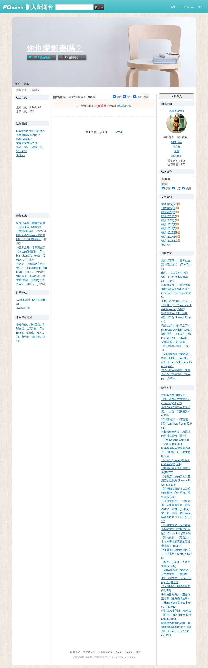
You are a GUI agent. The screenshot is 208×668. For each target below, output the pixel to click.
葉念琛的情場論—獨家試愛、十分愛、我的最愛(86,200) (175, 411)
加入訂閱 (24, 307)
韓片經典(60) (168, 212)
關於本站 (176, 142)
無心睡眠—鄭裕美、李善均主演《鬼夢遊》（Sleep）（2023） (175, 374)
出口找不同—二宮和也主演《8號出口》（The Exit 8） (176, 264)
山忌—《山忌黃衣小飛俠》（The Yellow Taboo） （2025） (174, 276)
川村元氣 (34, 324)
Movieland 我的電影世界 (30, 130)
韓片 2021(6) (168, 220)
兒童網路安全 (105, 652)
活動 (26, 83)
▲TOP (118, 132)
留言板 (177, 146)
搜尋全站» (124, 106)
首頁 (17, 83)
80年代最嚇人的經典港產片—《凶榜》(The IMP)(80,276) (176, 452)
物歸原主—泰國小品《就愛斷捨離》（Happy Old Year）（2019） (30, 280)
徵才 (138, 652)
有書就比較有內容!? (28, 134)
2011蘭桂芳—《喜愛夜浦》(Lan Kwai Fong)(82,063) (176, 423)
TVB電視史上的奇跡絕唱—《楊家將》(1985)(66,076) (176, 553)
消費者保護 (89, 652)
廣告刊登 (75, 652)
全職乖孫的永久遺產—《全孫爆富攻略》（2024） (175, 345)
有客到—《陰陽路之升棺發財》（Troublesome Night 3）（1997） (31, 267)
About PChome (124, 652)
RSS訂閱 (24, 299)
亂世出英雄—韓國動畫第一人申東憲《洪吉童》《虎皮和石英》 (30, 227)
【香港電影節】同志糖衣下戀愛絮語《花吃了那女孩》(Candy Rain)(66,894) (176, 529)
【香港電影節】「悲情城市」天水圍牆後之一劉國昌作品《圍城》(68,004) (175, 505)
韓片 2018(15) (169, 232)
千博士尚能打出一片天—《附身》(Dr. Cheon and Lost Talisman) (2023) (176, 305)
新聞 (173, 7)
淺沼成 (30, 332)
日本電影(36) (168, 208)
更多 (165, 244)
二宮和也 (32, 328)
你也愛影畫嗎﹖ (54, 48)
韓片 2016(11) (169, 240)
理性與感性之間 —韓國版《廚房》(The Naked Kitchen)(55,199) (176, 614)
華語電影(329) (169, 204)
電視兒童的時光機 (26, 143)
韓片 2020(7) (168, 224)
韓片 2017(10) (169, 236)
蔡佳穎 (25, 336)
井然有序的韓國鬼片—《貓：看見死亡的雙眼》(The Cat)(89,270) (175, 399)
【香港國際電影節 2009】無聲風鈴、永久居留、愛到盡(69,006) (176, 492)
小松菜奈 (21, 324)
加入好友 (176, 155)
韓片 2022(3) (168, 216)
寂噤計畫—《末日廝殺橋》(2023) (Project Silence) (176, 317)
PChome (189, 7)
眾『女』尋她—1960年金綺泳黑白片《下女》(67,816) (176, 517)
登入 (200, 7)
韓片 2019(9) (168, 228)
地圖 (176, 151)
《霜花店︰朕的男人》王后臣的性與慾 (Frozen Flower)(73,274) (176, 480)
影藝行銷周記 (24, 139)
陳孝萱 (36, 336)
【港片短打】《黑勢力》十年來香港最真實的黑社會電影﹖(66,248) (175, 541)
